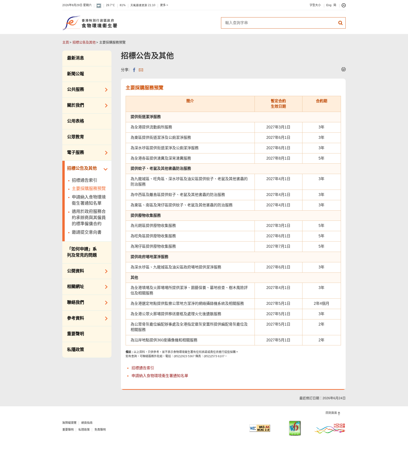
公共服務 (73, 89)
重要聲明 (75, 333)
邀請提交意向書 (87, 232)
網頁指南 (87, 423)
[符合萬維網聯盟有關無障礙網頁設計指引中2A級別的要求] (260, 428)
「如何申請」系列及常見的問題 (82, 252)
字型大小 (315, 5)
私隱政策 (75, 349)
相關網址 (73, 286)
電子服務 (73, 152)
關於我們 (73, 105)
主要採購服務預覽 (89, 188)
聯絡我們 (73, 302)
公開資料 (73, 270)
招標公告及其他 (84, 42)
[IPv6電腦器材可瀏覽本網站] (295, 428)
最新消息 (75, 58)
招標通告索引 (84, 180)
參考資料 (73, 318)
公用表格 (75, 121)
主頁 (65, 42)
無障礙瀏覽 (69, 423)
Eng (329, 5)
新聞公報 (75, 74)
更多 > (164, 5)
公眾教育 (75, 137)
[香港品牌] (330, 428)
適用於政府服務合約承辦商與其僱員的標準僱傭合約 (89, 217)
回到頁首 (331, 413)
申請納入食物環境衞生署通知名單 (89, 200)
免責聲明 (100, 429)
